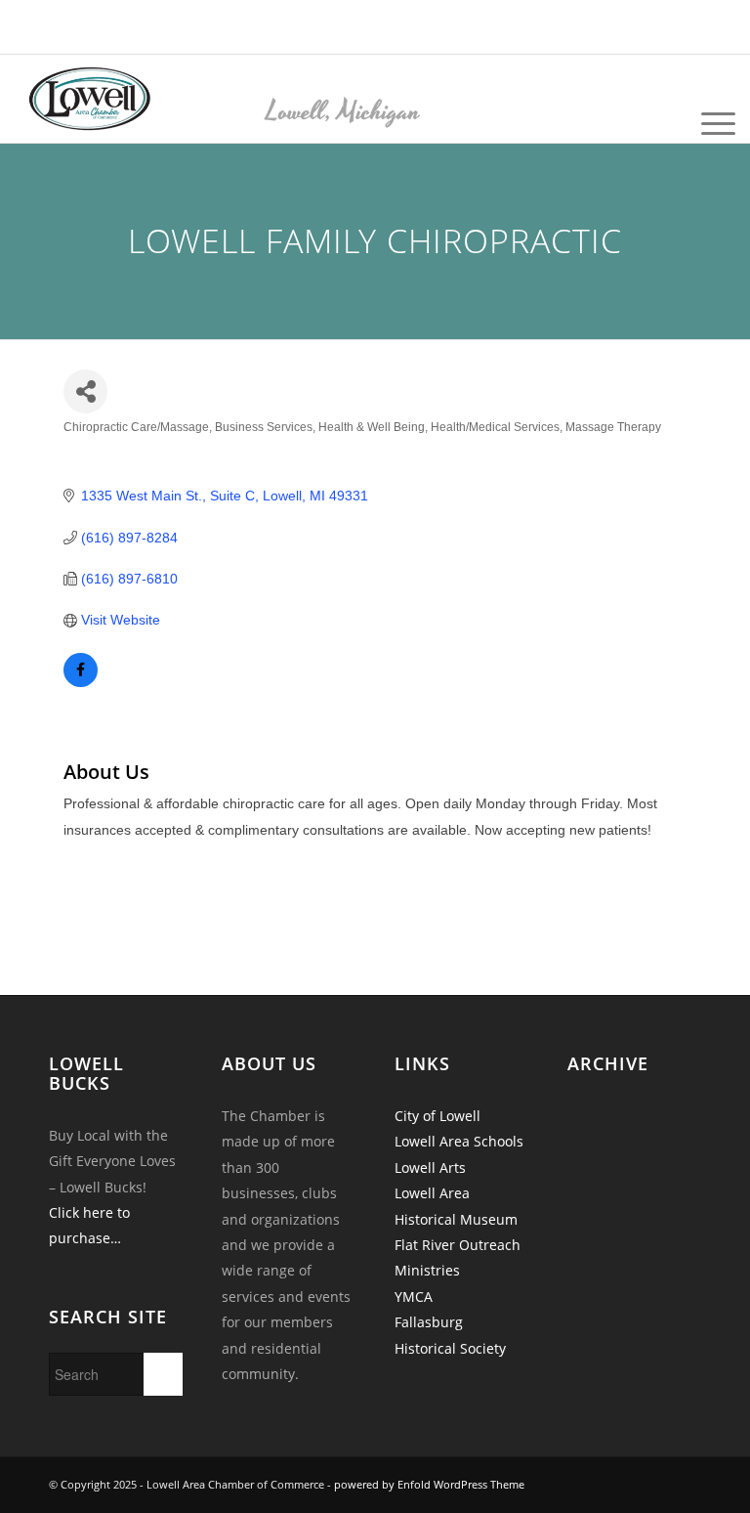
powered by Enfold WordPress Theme (429, 1484)
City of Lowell (437, 1115)
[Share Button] (85, 391)
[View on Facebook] (80, 682)
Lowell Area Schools (459, 1141)
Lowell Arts (430, 1167)
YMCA (414, 1296)
